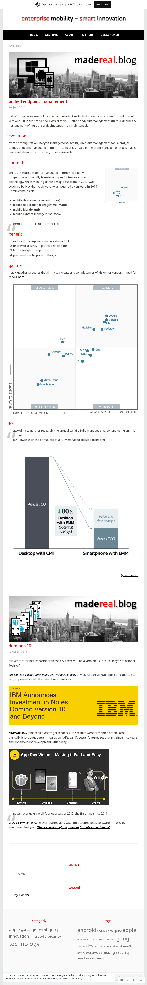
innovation (19, 936)
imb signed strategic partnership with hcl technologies (42, 675)
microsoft (38, 936)
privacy (81, 952)
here (21, 277)
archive (51, 34)
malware (105, 946)
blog (34, 34)
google (55, 929)
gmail (113, 939)
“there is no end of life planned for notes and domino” (73, 827)
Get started (102, 4)
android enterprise (109, 931)
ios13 (97, 946)
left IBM (31, 823)
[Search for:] (73, 874)
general (39, 929)
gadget (25, 930)
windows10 (98, 958)
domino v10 (20, 646)
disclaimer (110, 34)
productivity (92, 952)
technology (24, 943)
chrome (92, 939)
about (70, 34)
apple (14, 929)
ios (90, 946)
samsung (107, 952)
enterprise (104, 939)
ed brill (21, 823)
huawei (82, 946)
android (86, 930)
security (54, 936)
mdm (114, 946)
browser (82, 939)
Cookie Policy (75, 978)
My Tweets (21, 895)
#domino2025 (18, 733)
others (88, 34)
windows (84, 958)
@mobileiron (129, 575)
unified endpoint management (38, 101)
